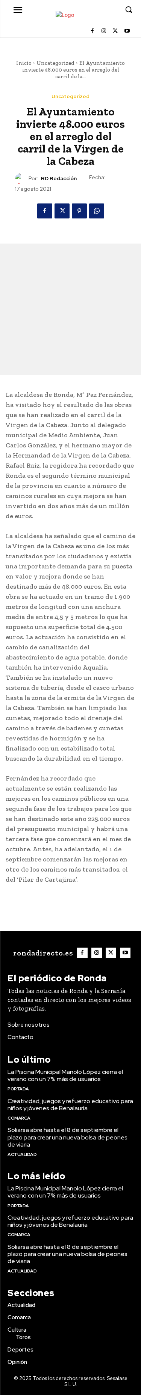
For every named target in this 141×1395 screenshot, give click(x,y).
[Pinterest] (79, 210)
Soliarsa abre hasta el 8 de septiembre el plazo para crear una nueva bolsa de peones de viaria (67, 1137)
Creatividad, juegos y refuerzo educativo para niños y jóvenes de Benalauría (70, 1104)
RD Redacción (59, 178)
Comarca (19, 1118)
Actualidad (22, 1154)
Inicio (24, 63)
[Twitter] (115, 31)
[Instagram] (104, 31)
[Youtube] (127, 31)
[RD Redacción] (22, 178)
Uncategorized (55, 63)
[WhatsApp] (96, 210)
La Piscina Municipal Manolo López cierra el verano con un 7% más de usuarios (65, 1075)
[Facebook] (92, 31)
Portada (18, 1089)
